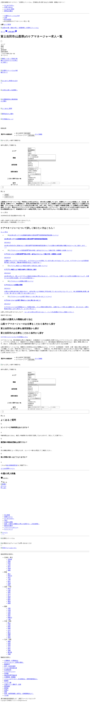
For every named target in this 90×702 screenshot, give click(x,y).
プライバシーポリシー (11, 527)
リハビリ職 (7, 682)
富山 (9, 596)
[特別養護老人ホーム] (34, 169)
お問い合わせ (8, 7)
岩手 (9, 566)
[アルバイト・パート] (33, 167)
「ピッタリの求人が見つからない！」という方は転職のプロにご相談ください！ (49, 312)
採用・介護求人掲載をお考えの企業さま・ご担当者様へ (21, 524)
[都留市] (31, 152)
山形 (9, 564)
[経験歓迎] (34, 181)
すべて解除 (38, 134)
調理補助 (7, 686)
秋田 (9, 563)
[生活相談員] (42, 159)
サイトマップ (8, 529)
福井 (9, 597)
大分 (9, 647)
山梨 (5, 17)
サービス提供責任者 (10, 668)
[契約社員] (33, 164)
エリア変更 (7, 24)
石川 (9, 594)
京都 (9, 610)
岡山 (9, 623)
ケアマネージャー (9, 671)
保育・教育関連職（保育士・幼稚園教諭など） (19, 693)
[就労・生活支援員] (42, 155)
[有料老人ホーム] (34, 172)
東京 (9, 574)
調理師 (6, 688)
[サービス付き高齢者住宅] (34, 174)
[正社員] (33, 162)
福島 (9, 570)
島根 (9, 628)
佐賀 (9, 643)
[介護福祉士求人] (34, 178)
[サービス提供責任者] (42, 157)
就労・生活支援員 (9, 666)
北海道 (10, 559)
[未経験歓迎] (34, 179)
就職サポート (8, 516)
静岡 (9, 603)
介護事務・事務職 (9, 677)
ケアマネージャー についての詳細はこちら (14, 337)
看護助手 (7, 664)
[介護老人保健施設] (34, 171)
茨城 (9, 583)
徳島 (9, 636)
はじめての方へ (9, 5)
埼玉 (9, 577)
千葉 (9, 579)
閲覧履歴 (13, 31)
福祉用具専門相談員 (10, 675)
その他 (6, 695)
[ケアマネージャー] (42, 160)
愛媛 (9, 634)
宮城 (9, 568)
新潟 (9, 588)
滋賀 (9, 614)
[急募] (34, 176)
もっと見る (4, 212)
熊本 (9, 648)
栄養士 (6, 690)
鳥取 (9, 626)
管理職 (6, 673)
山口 (9, 630)
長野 (9, 592)
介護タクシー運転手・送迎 (12, 684)
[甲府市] (31, 148)
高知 (9, 637)
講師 (5, 691)
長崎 (9, 645)
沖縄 (9, 654)
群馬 (9, 585)
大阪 (9, 608)
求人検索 (7, 515)
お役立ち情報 (8, 522)
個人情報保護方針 (12, 465)
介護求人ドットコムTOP (12, 15)
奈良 (9, 615)
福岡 (9, 641)
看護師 (6, 680)
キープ (4, 31)
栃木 (9, 581)
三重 (9, 619)
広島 (9, 625)
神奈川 (10, 575)
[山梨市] (31, 153)
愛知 (9, 601)
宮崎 (9, 650)
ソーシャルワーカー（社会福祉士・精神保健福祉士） (21, 679)
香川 (9, 632)
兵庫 (9, 612)
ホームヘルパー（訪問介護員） (14, 662)
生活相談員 (7, 669)
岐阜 (9, 599)
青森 (9, 561)
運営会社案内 (8, 11)
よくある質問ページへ (8, 468)
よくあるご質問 (9, 9)
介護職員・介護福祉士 (11, 660)
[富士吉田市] (31, 150)
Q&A (5, 520)
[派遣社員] (33, 165)
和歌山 (10, 617)
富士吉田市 (7, 19)
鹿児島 (10, 652)
